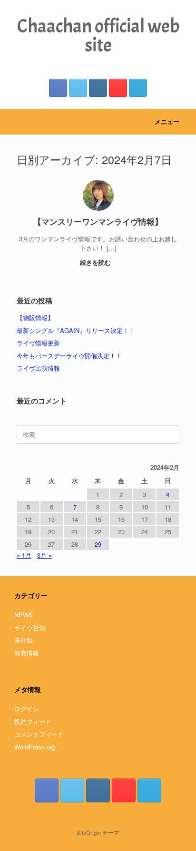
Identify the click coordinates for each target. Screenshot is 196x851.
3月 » (44, 555)
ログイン (26, 708)
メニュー (167, 121)
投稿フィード (32, 721)
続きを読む (96, 262)
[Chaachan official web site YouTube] (118, 88)
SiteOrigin (89, 832)
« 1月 (24, 555)
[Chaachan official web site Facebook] (58, 88)
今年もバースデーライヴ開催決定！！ (69, 355)
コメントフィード (39, 733)
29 (98, 544)
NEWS (23, 614)
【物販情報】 (35, 317)
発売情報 (26, 652)
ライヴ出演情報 (38, 368)
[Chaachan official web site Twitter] (78, 88)
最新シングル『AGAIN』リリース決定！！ (76, 330)
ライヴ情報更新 (38, 342)
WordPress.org (34, 746)
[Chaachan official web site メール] (138, 88)
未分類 (23, 639)
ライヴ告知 (29, 627)
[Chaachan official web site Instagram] (98, 88)
